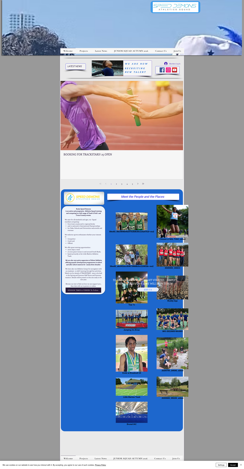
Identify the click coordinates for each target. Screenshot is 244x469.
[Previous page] (105, 183)
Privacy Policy (100, 465)
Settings (221, 465)
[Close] (240, 465)
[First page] (100, 183)
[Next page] (137, 183)
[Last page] (143, 183)
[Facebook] (162, 69)
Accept (233, 465)
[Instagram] (168, 69)
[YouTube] (174, 69)
